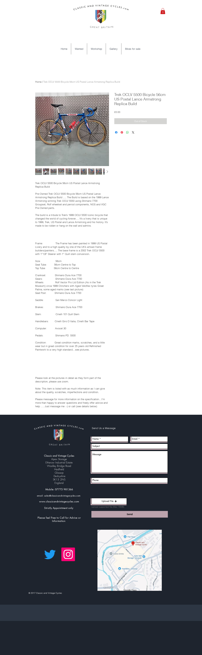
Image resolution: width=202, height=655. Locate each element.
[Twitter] (50, 554)
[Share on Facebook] (116, 132)
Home (38, 81)
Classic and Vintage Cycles (59, 455)
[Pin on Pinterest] (122, 132)
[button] (162, 11)
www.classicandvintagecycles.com (59, 501)
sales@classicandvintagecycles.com (62, 495)
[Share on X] (133, 132)
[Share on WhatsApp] (127, 132)
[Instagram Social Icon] (68, 554)
